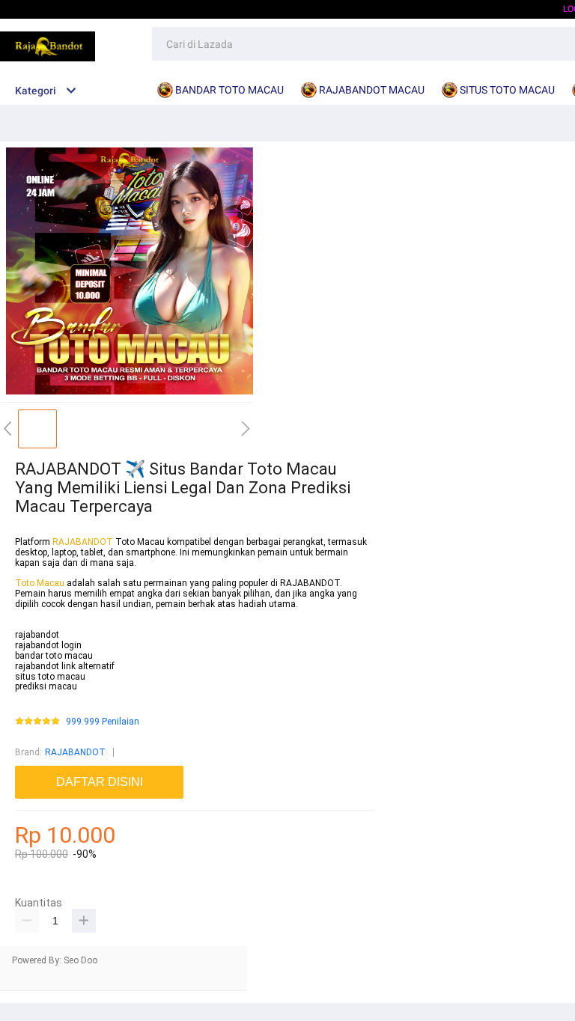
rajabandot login (48, 645)
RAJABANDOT (82, 542)
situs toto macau (50, 676)
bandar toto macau (54, 655)
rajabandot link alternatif (65, 666)
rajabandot (37, 635)
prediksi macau (46, 686)
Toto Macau (41, 583)
